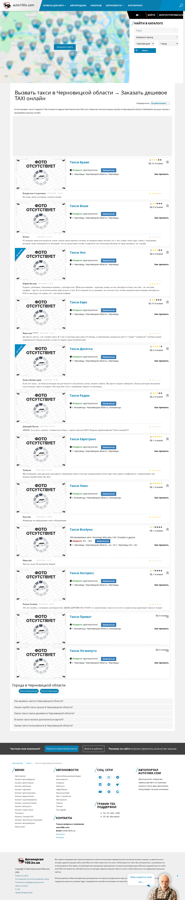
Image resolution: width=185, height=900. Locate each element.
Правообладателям (24, 892)
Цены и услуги (21, 885)
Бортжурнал (135, 5)
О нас (17, 889)
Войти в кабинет (93, 748)
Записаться (109, 170)
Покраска (19, 813)
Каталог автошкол (23, 806)
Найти (145, 50)
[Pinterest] (109, 792)
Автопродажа (78, 5)
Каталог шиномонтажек (26, 803)
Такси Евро (78, 302)
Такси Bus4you (81, 529)
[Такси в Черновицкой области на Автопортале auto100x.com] (33, 861)
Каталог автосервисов (25, 779)
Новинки (60, 782)
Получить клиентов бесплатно (61, 748)
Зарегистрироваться (171, 15)
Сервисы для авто (53, 5)
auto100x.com (23, 5)
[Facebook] (100, 777)
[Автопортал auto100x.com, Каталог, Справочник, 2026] (7, 5)
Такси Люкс (79, 486)
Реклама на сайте (119, 748)
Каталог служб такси (24, 809)
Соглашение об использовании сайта (32, 879)
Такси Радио (80, 395)
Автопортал (17, 763)
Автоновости (114, 5)
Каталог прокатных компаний (28, 820)
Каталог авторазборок (25, 823)
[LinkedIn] (100, 785)
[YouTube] (100, 792)
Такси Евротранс (83, 439)
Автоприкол (61, 799)
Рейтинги (60, 786)
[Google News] (117, 792)
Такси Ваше (79, 206)
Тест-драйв (61, 809)
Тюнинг (59, 806)
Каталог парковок (23, 789)
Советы (59, 803)
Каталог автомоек (23, 786)
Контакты (60, 834)
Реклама (60, 837)
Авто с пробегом (63, 796)
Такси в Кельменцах (29, 691)
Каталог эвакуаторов (24, 796)
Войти (151, 15)
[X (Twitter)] (117, 785)
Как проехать (162, 174)
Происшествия (62, 793)
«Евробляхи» (61, 789)
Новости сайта (21, 875)
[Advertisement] (92, 136)
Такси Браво (79, 162)
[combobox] (156, 37)
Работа (95, 5)
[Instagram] (109, 777)
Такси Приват (81, 617)
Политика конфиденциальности (29, 882)
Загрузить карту (65, 47)
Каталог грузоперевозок (26, 799)
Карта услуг (20, 826)
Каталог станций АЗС (24, 816)
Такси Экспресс (82, 573)
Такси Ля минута (83, 651)
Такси (28, 763)
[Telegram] (117, 777)
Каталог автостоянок (24, 782)
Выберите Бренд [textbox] (144, 37)
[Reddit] (108, 785)
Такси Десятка (81, 349)
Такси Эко (78, 252)
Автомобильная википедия (68, 776)
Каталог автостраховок (25, 793)
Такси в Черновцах (49, 691)
